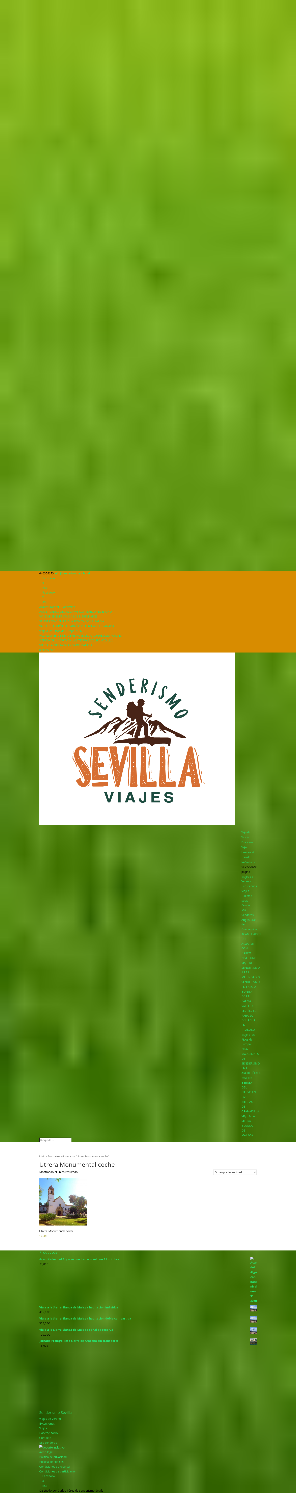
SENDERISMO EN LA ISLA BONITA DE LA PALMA (71, 621)
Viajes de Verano (245, 834)
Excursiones (247, 842)
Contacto (245, 857)
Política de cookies (51, 1462)
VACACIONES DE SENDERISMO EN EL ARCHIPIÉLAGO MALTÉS (80, 635)
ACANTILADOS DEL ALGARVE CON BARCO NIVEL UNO (75, 611)
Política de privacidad (53, 1457)
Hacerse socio (248, 852)
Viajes (244, 847)
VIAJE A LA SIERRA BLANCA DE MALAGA (65, 645)
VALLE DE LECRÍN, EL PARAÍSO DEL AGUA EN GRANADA (76, 626)
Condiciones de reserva (54, 1466)
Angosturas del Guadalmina (57, 607)
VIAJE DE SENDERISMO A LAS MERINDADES (68, 616)
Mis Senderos (247, 862)
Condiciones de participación (58, 1471)
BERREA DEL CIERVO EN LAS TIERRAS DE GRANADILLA (76, 640)
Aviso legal (46, 1452)
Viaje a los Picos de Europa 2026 (60, 631)
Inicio (42, 1156)
